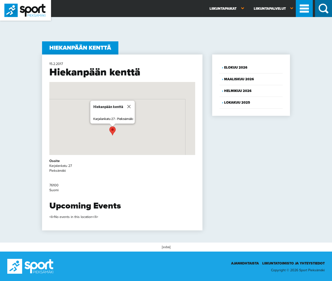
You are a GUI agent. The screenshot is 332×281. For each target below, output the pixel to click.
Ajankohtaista (245, 263)
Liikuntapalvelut (270, 9)
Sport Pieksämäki (13, 23)
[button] (112, 131)
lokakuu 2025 (237, 102)
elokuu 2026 (235, 67)
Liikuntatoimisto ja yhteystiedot (293, 263)
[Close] (129, 106)
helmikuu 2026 (238, 91)
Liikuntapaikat (223, 9)
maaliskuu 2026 (239, 79)
